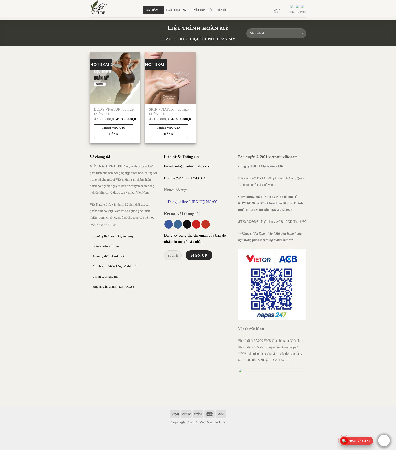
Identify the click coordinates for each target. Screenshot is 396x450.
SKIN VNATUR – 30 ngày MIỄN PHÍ (169, 111)
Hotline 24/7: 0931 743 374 (184, 178)
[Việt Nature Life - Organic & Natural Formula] (113, 8)
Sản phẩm (151, 10)
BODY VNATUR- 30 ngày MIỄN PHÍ (114, 111)
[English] (293, 11)
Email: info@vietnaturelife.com (188, 166)
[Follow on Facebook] (168, 224)
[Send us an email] (187, 224)
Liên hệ (222, 10)
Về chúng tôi (203, 10)
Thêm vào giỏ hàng (113, 131)
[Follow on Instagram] (178, 224)
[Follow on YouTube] (205, 224)
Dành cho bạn (176, 10)
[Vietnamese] (303, 11)
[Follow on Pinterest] (196, 224)
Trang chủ (172, 39)
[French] (298, 11)
